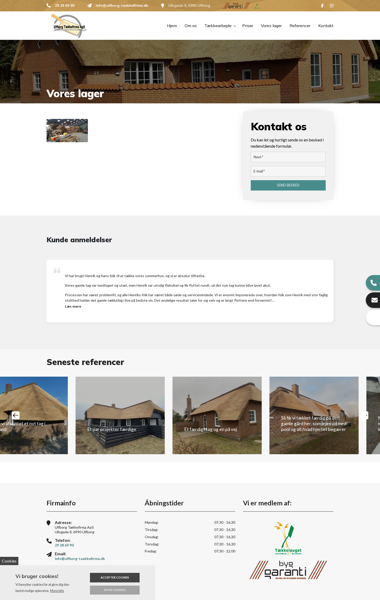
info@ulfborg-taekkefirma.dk (122, 5)
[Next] (364, 415)
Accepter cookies (115, 577)
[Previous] (15, 415)
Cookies (9, 560)
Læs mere (73, 306)
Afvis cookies (115, 589)
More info (57, 591)
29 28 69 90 (64, 5)
